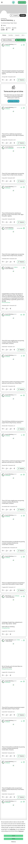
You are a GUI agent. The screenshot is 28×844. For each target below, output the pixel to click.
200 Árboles (7, 683)
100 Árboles (10, 150)
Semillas (11, 35)
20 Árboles (7, 45)
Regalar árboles (21, 40)
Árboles (4, 35)
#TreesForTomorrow (7, 670)
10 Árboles (7, 108)
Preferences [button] (20, 831)
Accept (13, 835)
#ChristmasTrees (6, 304)
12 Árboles (7, 559)
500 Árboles (7, 317)
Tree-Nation (7, 268)
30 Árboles (7, 358)
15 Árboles (7, 723)
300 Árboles (7, 397)
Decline (13, 838)
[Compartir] (14, 79)
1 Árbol (15, 268)
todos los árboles (7, 40)
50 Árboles (7, 518)
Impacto (17, 35)
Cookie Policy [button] (12, 829)
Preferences (13, 841)
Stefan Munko (8, 597)
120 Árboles (7, 805)
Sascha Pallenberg (9, 44)
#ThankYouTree (6, 629)
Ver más (4, 302)
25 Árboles (7, 764)
